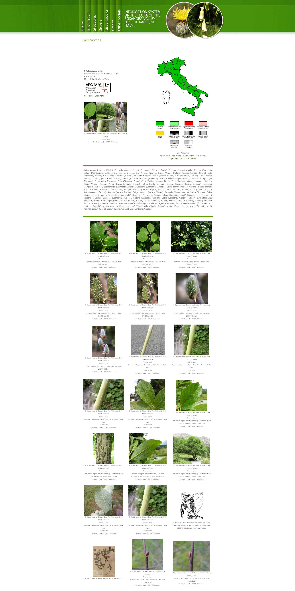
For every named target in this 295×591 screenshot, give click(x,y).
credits (113, 16)
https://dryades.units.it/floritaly (182, 158)
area (94, 16)
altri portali (119, 16)
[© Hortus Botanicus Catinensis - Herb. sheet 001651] (104, 561)
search (101, 16)
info (88, 16)
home (82, 16)
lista (107, 16)
